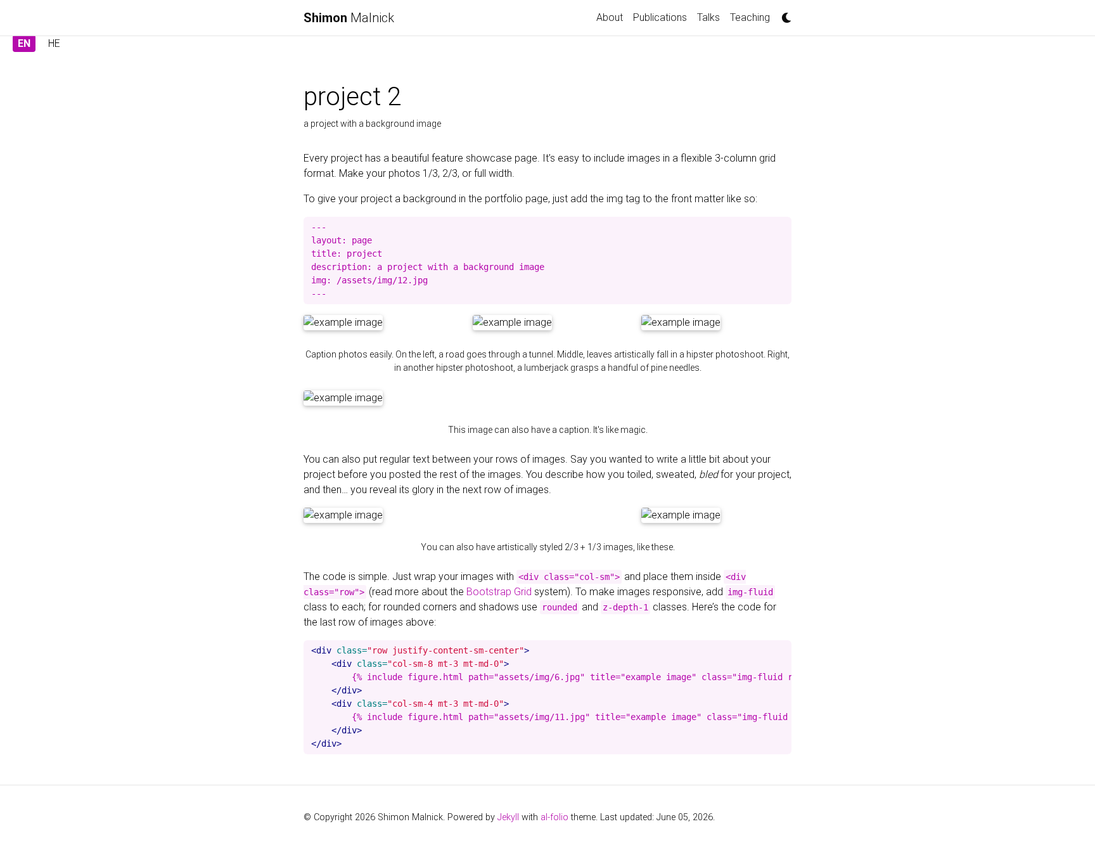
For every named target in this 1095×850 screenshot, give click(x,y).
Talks (708, 17)
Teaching (750, 17)
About (609, 17)
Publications (660, 17)
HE (54, 43)
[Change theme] (783, 14)
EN (24, 43)
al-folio (554, 817)
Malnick (349, 17)
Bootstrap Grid (499, 592)
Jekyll (508, 817)
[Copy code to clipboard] (778, 230)
